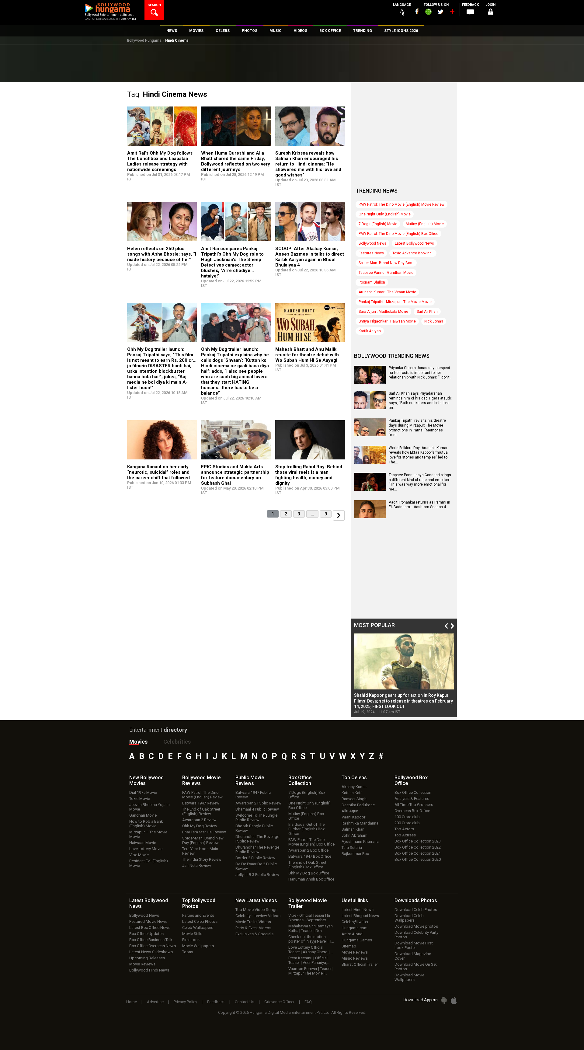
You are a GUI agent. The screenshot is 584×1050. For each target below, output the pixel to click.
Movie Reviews (142, 964)
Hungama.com (354, 928)
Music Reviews (355, 958)
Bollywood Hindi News (149, 970)
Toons (187, 952)
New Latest (256, 900)
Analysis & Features (412, 798)
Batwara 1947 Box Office (309, 856)
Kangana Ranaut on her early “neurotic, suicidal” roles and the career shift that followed (158, 472)
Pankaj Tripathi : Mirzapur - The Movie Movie (395, 302)
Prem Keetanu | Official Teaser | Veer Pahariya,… (309, 960)
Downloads (416, 900)
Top (354, 777)
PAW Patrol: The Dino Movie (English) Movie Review (401, 204)
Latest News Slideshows (151, 952)
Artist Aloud (352, 934)
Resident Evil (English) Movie (148, 863)
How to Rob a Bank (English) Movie (146, 823)
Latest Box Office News (149, 927)
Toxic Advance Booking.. (412, 253)
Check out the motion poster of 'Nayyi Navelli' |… (311, 939)
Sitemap (349, 946)
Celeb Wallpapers (197, 927)
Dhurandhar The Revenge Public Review (257, 838)
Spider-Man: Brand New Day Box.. (386, 263)
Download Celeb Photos (416, 909)
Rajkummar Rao (355, 853)
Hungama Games (357, 940)
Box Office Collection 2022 (418, 847)
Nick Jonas (433, 321)
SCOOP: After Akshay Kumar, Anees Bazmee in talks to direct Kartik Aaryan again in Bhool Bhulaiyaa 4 (309, 257)
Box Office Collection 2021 (418, 853)
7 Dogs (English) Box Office (306, 794)
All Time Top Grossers (414, 804)
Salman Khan (353, 829)
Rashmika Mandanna (360, 823)
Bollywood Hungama (144, 40)
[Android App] (444, 1000)
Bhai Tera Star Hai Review (204, 832)
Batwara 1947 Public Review (253, 794)
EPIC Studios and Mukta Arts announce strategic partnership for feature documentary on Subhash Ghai (235, 475)
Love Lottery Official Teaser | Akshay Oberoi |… (310, 949)
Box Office (299, 780)
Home (131, 1001)
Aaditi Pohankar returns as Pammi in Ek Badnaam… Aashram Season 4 (419, 504)
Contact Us (244, 1001)
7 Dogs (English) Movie (378, 224)
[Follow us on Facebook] (417, 11)
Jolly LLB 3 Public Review (257, 874)
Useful (355, 900)
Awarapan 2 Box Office (308, 850)
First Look (191, 939)
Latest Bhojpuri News (360, 915)
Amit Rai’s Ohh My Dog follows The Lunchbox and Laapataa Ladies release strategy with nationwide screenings (160, 161)
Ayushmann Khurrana (360, 841)
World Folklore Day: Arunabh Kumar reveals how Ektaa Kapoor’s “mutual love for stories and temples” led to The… (419, 455)
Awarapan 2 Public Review (258, 803)
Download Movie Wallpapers (409, 977)
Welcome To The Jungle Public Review (256, 817)
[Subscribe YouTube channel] (452, 12)
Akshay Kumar (354, 786)
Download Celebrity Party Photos (416, 934)
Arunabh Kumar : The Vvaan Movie (387, 292)
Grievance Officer (279, 1001)
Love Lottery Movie (145, 848)
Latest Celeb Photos (199, 921)
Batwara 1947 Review (200, 803)
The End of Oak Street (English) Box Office (307, 864)
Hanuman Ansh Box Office (311, 879)
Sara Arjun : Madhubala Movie (383, 311)
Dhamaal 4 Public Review (257, 809)
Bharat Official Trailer (360, 964)
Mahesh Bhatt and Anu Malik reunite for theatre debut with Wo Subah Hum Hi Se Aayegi (307, 355)
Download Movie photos (416, 926)
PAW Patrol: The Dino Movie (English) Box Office (398, 234)
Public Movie (249, 780)
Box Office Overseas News (152, 946)
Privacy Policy (185, 1001)
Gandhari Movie (143, 815)
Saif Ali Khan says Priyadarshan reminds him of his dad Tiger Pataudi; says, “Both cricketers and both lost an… (420, 400)
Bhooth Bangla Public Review (254, 828)
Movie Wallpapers (198, 946)
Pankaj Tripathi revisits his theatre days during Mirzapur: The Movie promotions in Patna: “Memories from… (417, 427)
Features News (371, 253)
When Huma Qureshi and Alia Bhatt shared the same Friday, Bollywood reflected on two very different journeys (235, 161)
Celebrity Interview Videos (257, 915)
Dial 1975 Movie (143, 792)
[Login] (490, 13)
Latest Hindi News (358, 909)
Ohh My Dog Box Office (308, 873)
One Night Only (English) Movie (385, 214)
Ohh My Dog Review (199, 826)
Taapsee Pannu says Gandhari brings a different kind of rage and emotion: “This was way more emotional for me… (420, 482)
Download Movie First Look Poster (414, 945)
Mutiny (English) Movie (425, 224)
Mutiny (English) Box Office (306, 816)
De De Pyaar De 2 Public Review (256, 866)
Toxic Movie (139, 798)
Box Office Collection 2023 (418, 841)
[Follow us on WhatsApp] (428, 12)
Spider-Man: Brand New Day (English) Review (203, 840)
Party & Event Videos (253, 928)
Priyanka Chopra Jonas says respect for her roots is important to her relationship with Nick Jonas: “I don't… (420, 372)
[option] (404, 673)
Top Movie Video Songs (256, 909)
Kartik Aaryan (370, 331)
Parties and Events (198, 915)
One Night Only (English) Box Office (309, 805)
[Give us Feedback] (470, 12)
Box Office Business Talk (150, 939)
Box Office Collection (413, 792)
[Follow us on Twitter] (440, 11)
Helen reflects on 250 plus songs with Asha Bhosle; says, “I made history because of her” (161, 254)
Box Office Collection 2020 (418, 859)
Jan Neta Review (196, 865)
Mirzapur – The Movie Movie (148, 834)
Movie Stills (192, 933)
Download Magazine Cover (413, 956)
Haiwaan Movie (142, 842)
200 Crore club (407, 823)
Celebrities (177, 741)
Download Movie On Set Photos (416, 966)
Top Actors (404, 829)
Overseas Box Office (412, 810)
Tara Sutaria (352, 847)
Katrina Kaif (352, 792)
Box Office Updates (146, 933)
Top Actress (405, 835)
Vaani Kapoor (353, 817)
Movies (138, 741)
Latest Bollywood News (414, 243)
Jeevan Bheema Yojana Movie (149, 806)
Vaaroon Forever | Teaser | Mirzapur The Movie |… (310, 970)
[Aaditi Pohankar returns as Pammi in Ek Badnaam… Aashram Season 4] (370, 516)
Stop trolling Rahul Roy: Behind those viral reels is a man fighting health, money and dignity (308, 475)
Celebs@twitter (355, 921)
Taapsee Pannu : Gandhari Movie (386, 272)
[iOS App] (454, 1000)
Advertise (155, 1001)
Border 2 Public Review (255, 858)
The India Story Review (201, 859)
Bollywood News (372, 243)
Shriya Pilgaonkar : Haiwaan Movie (387, 321)
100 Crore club (407, 817)
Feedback (216, 1001)
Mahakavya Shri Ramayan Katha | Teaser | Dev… (310, 928)
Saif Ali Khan (427, 311)
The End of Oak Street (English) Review (201, 811)
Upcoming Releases (147, 958)
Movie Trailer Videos (253, 921)
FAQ (308, 1001)
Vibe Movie (139, 855)
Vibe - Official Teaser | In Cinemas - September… (309, 917)
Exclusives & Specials (254, 934)
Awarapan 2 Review (199, 820)
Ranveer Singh (354, 799)
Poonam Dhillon (372, 282)
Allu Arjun (350, 811)
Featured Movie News (148, 921)
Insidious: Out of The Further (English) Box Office (306, 829)
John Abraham (354, 835)
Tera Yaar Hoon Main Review (200, 851)
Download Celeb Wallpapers (409, 918)
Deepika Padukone (358, 805)
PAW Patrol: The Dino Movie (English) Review (202, 794)
